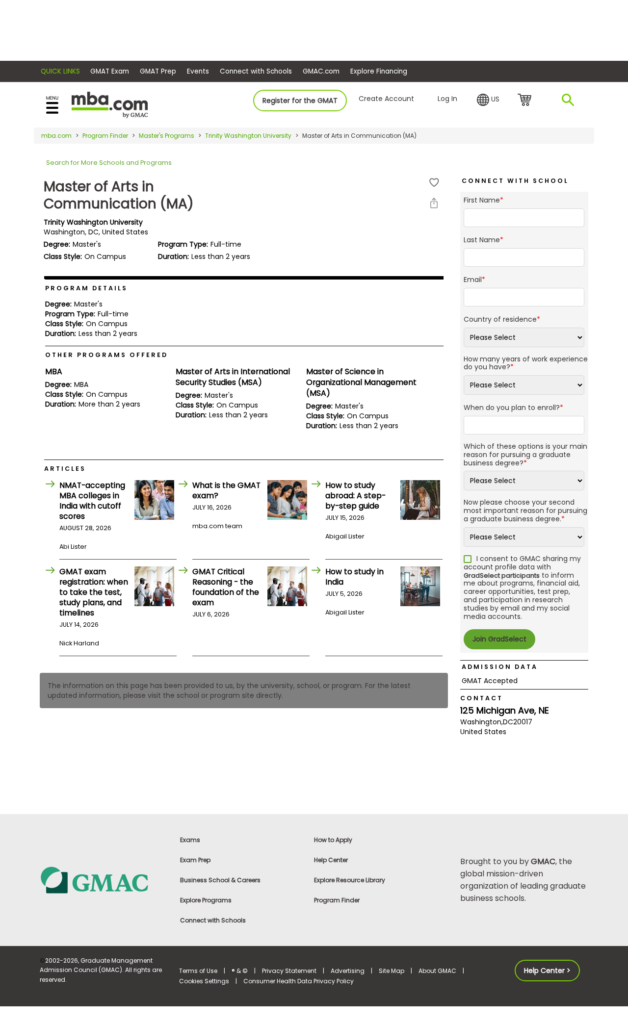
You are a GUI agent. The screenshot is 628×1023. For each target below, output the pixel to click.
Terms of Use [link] (198, 971)
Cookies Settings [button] (204, 981)
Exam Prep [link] (195, 860)
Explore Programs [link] (206, 900)
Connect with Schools (256, 71)
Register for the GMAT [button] (300, 100)
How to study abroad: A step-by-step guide (355, 496)
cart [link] (526, 100)
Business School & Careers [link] (220, 880)
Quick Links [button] (60, 71)
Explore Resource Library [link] (349, 880)
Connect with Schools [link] (213, 920)
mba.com (56, 135)
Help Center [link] (331, 860)
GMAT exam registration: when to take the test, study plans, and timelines (93, 592)
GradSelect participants (502, 575)
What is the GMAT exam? (226, 490)
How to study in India (354, 577)
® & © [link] (240, 971)
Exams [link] (190, 840)
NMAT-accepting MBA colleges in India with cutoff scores (92, 501)
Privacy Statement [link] (289, 971)
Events (198, 71)
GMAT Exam (109, 71)
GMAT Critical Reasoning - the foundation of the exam (225, 587)
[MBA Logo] (110, 104)
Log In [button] (447, 98)
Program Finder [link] (337, 900)
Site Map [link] (391, 971)
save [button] (434, 182)
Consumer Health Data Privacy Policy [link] (298, 981)
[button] (488, 100)
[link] (104, 879)
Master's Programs (166, 135)
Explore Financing (378, 71)
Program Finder (105, 135)
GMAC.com (321, 71)
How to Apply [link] (333, 840)
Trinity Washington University (248, 135)
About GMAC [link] (437, 971)
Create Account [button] (386, 98)
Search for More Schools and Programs (109, 162)
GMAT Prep (158, 71)
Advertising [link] (348, 971)
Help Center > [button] (547, 970)
